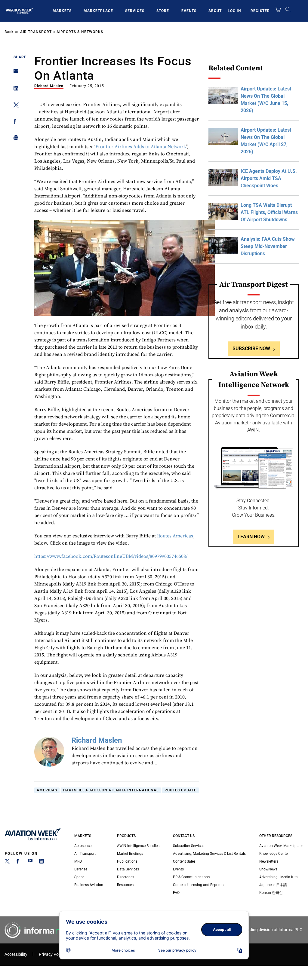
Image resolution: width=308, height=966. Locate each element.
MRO (78, 861)
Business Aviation (88, 885)
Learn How (251, 537)
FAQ (176, 893)
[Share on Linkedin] (14, 89)
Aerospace (82, 846)
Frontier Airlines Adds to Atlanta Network (140, 147)
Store (162, 11)
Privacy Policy (52, 954)
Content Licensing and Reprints (198, 885)
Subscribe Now (251, 348)
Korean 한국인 (271, 893)
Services (134, 11)
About (215, 11)
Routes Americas (175, 536)
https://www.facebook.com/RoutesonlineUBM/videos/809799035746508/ (110, 556)
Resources (125, 885)
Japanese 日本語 (273, 885)
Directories (125, 877)
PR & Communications (191, 877)
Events (188, 11)
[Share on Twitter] (14, 106)
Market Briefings (130, 853)
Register (260, 11)
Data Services (128, 869)
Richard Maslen (48, 86)
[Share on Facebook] (14, 122)
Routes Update (180, 790)
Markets (62, 11)
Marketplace (98, 11)
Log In (234, 11)
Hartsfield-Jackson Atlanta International (111, 790)
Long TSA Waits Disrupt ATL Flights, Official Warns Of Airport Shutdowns (269, 212)
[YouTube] (30, 862)
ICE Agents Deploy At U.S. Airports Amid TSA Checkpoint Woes (269, 178)
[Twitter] (7, 862)
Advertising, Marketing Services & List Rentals (209, 853)
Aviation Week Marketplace (281, 846)
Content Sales (184, 861)
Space (79, 877)
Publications (127, 861)
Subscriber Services (188, 846)
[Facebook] (18, 862)
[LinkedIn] (41, 862)
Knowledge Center (274, 853)
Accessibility (16, 954)
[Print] (14, 139)
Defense (80, 869)
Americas (47, 790)
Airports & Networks (80, 32)
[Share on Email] (14, 73)
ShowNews (268, 869)
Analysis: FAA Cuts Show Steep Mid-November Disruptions (268, 246)
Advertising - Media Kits (278, 877)
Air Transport (36, 32)
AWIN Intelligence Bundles (138, 846)
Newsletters (268, 861)
